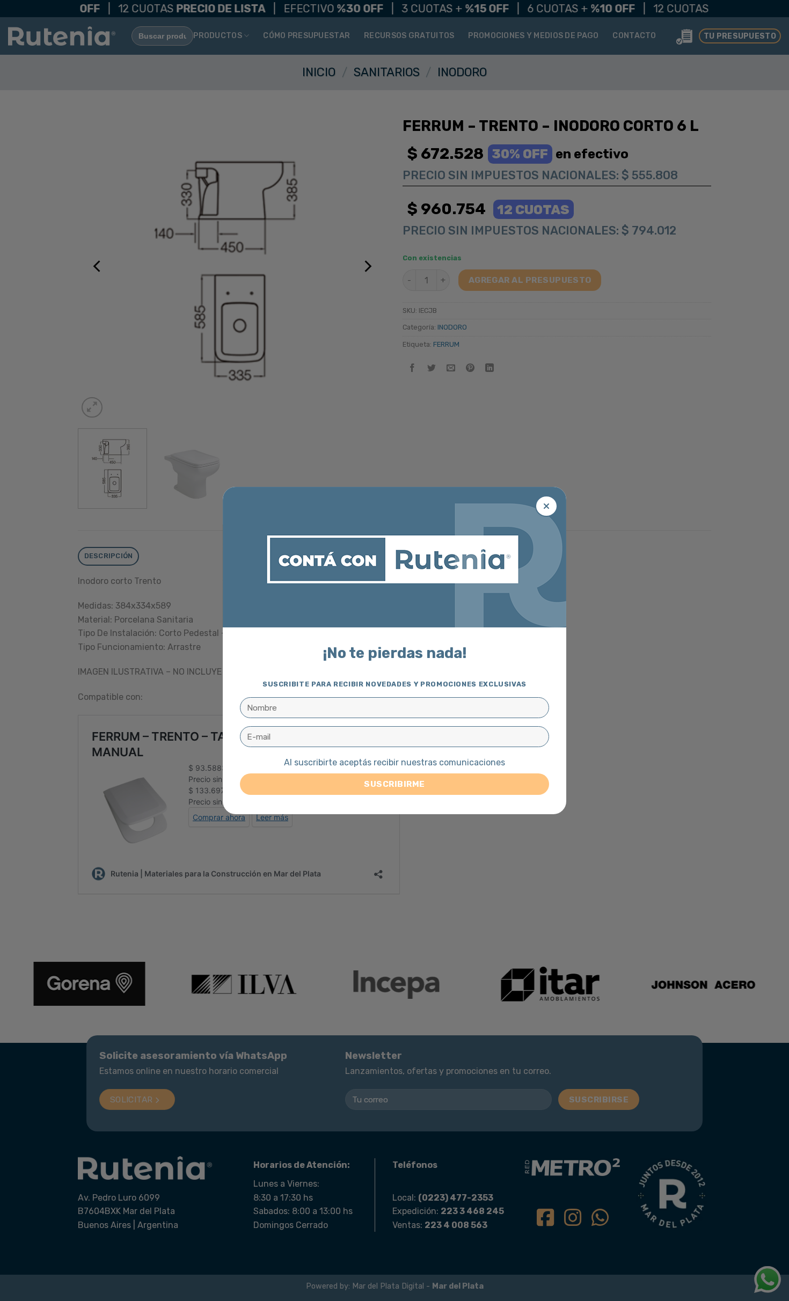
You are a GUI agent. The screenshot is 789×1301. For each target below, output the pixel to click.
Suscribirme (394, 784)
